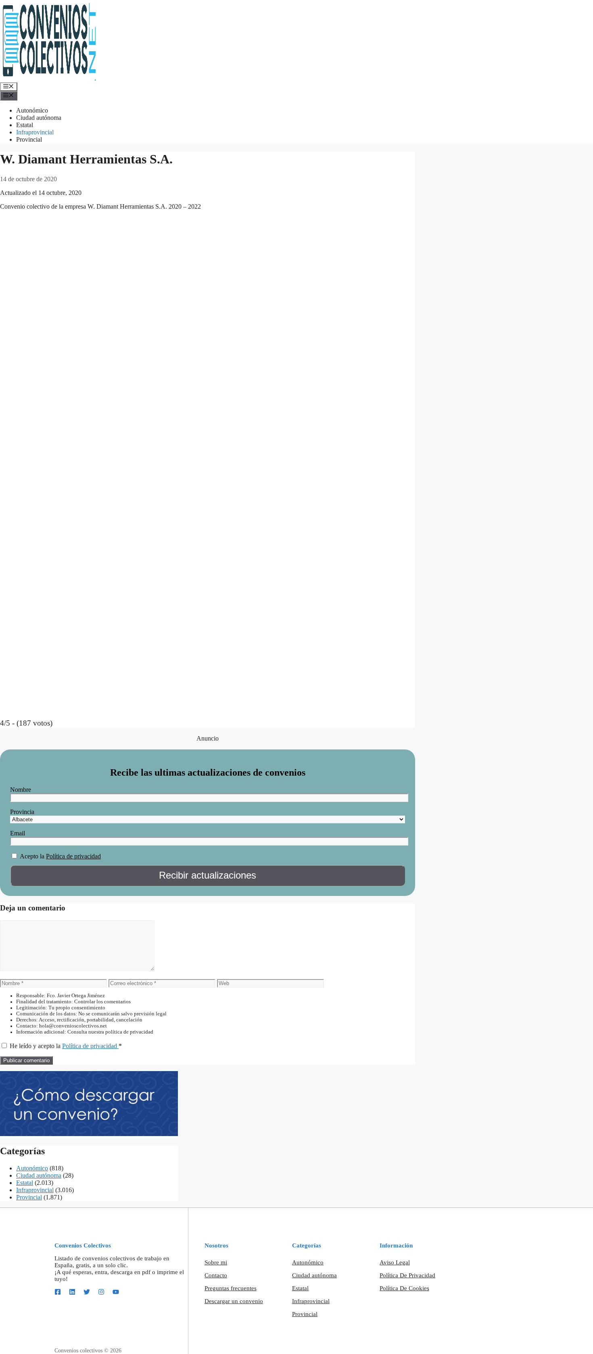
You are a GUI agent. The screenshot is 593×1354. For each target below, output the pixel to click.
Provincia (22, 811)
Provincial (29, 139)
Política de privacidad (73, 856)
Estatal (24, 124)
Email (17, 833)
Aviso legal (395, 1262)
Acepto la (32, 856)
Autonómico (32, 110)
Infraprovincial (35, 132)
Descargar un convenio (234, 1301)
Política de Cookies (404, 1288)
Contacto (216, 1275)
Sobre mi (216, 1262)
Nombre (20, 789)
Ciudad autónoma (38, 117)
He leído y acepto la (66, 1045)
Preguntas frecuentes (231, 1288)
